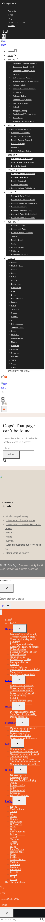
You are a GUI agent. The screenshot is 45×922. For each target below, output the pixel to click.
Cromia (14, 280)
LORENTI (15, 335)
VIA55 (13, 367)
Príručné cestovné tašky (21, 210)
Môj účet (10, 532)
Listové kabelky (20, 92)
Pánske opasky (17, 240)
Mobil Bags (17, 118)
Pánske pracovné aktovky (22, 140)
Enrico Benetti (17, 298)
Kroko (13, 331)
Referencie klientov (16, 22)
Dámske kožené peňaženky (23, 174)
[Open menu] (4, 409)
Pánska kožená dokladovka (23, 188)
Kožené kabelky (20, 85)
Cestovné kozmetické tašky (23, 218)
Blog (10, 18)
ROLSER (15, 357)
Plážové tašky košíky (22, 100)
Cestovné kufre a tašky (21, 196)
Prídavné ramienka (19, 255)
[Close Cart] (7, 588)
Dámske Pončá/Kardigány (22, 233)
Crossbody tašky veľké (21, 136)
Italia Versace (17, 324)
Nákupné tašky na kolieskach (24, 203)
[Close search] (7, 913)
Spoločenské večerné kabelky (26, 114)
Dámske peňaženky (19, 177)
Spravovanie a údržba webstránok (22, 569)
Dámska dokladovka (19, 185)
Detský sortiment (18, 166)
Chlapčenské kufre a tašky (22, 162)
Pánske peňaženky (19, 181)
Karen (13, 273)
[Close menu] (1, 612)
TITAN (13, 360)
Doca (13, 295)
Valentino (15, 346)
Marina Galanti (17, 338)
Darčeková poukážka (19, 371)
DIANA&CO (16, 288)
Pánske (8, 680)
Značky (8, 801)
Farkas (14, 302)
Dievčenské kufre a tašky (22, 159)
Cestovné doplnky (18, 207)
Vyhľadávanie (42, 920)
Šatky (13, 244)
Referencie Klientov (9, 899)
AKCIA (10, 56)
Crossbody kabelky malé (23, 67)
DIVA (13, 291)
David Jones (16, 284)
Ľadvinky (17, 74)
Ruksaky (16, 107)
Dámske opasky (18, 225)
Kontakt (11, 25)
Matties (14, 342)
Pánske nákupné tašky (21, 151)
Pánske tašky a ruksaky (22, 129)
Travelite (15, 309)
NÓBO (13, 277)
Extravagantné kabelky (23, 78)
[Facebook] (3, 32)
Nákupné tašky (19, 96)
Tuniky (14, 236)
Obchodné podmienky (17, 516)
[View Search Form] (4, 36)
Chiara (14, 270)
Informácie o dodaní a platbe (20, 520)
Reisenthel (15, 353)
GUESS (14, 317)
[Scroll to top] (2, 606)
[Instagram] (6, 32)
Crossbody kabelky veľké (24, 71)
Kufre (8, 743)
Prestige (14, 349)
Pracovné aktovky (20, 103)
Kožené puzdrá (17, 247)
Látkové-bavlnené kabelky (24, 89)
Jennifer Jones (17, 328)
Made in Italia (17, 266)
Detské (8, 706)
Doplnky (9, 770)
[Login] (21, 393)
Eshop (11, 52)
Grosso (14, 313)
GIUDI (13, 306)
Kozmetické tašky (19, 229)
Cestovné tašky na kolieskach (24, 214)
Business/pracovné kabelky (25, 63)
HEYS (13, 320)
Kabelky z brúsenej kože (23, 121)
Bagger (14, 262)
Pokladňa (12, 11)
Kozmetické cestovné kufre (23, 200)
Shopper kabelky (20, 111)
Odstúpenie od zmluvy (17, 553)
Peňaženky (10, 722)
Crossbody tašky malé (20, 133)
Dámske (9, 629)
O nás (10, 15)
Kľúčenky (15, 251)
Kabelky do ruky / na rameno (26, 81)
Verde (13, 364)
